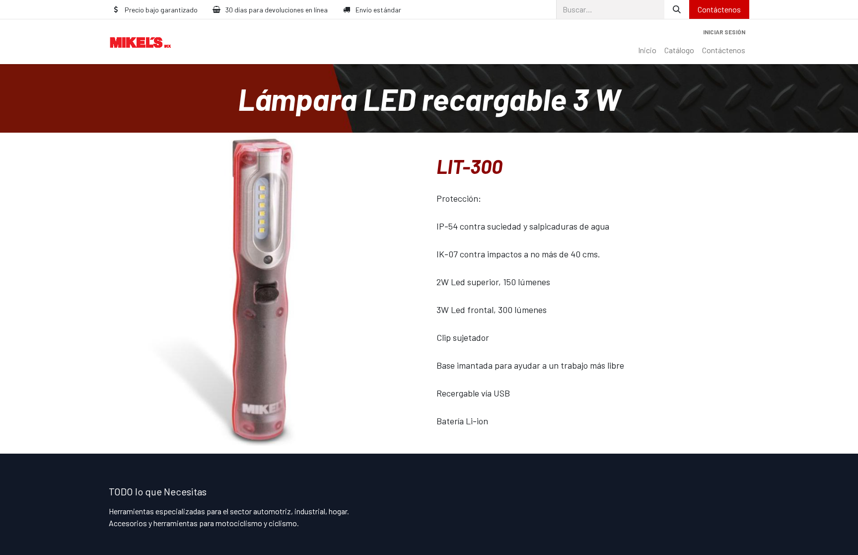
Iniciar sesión (724, 31)
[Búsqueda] (676, 9)
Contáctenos (719, 9)
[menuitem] (647, 50)
